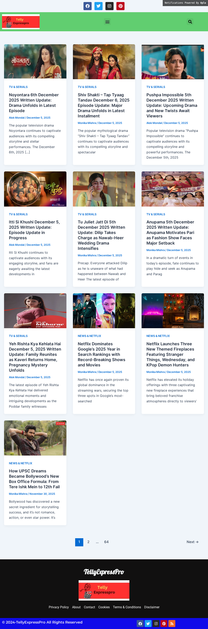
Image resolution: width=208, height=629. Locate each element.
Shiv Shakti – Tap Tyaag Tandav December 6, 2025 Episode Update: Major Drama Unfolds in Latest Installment (104, 105)
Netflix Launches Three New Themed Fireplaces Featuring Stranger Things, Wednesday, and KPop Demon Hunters (170, 354)
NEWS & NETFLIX (89, 336)
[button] (107, 21)
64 (106, 542)
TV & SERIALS (18, 87)
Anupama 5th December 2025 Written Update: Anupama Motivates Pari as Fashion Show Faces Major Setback (170, 233)
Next (193, 542)
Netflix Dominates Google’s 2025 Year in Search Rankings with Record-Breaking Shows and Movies (101, 354)
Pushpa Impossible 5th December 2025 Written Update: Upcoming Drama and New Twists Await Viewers (171, 105)
